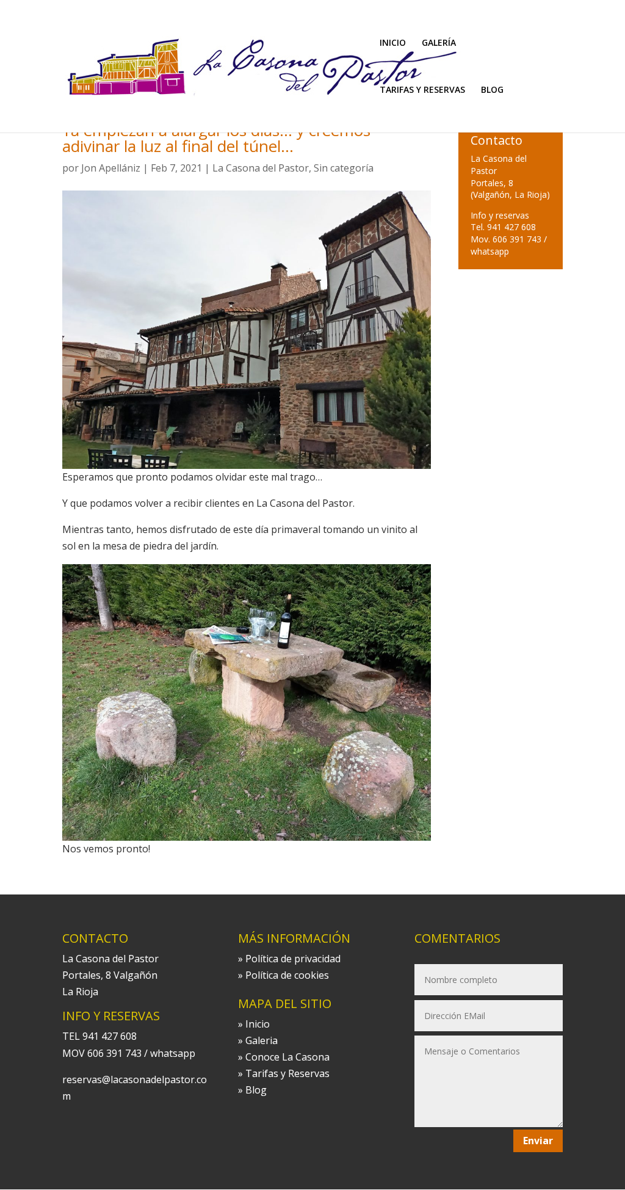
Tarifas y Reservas (287, 1073)
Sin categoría (344, 168)
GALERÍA (439, 43)
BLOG (492, 90)
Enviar (538, 1140)
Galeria (261, 1040)
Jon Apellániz (110, 168)
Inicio (257, 1024)
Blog (256, 1090)
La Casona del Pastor (260, 168)
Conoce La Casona (287, 1057)
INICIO (393, 43)
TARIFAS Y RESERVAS (422, 90)
